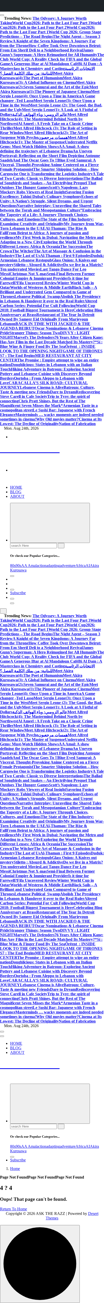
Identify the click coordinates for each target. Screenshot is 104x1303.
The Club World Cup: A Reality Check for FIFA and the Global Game (52, 59)
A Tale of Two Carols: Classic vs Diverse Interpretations (52, 176)
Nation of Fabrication (77, 424)
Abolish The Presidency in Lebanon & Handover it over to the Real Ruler (50, 298)
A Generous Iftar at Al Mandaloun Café (44, 64)
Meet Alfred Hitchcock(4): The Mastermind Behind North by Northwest (44, 119)
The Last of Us (27, 255)
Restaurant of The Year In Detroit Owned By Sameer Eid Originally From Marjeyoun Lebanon (47, 319)
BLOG (15, 492)
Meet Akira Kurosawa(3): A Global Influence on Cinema (41, 80)
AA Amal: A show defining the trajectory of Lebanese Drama (44, 148)
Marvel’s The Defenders (34, 337)
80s (13, 565)
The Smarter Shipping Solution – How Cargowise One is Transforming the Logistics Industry (49, 171)
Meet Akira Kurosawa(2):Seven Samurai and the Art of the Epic (47, 84)
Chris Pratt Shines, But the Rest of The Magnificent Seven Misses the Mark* (42, 403)
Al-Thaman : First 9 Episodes (65, 255)
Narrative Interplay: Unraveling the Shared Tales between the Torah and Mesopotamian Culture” (50, 207)
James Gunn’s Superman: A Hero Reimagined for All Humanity (48, 52)
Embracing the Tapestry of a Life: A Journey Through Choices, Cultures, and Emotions (50, 214)
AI (88, 565)
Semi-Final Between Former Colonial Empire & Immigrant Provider (47, 276)
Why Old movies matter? (57, 419)
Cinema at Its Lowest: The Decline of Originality (51, 421)
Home (15, 1168)
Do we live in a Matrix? (83, 265)
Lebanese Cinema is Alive (42, 387)
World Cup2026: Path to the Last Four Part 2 (50, 25)
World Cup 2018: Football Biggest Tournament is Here (47, 307)
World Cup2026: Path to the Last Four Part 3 (51, 23)
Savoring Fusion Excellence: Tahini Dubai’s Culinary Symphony (47, 194)
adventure (67, 565)
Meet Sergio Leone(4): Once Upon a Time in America (49, 93)
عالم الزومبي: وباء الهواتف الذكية (39, 114)
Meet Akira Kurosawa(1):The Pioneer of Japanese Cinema (49, 89)
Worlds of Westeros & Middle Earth (41, 287)
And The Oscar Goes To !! (35, 160)
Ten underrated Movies (20, 269)
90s (18, 565)
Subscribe (18, 593)
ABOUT (17, 496)
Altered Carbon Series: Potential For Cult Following (48, 303)
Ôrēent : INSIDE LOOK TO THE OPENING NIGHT (47, 348)
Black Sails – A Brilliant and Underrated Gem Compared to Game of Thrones (48, 292)
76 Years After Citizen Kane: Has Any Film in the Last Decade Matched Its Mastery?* (51, 339)
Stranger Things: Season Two (34, 333)
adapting (53, 565)
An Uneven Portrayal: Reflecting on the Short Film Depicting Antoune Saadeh (50, 155)
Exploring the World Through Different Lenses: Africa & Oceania (46, 244)
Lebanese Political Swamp (37, 296)
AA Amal (29, 565)
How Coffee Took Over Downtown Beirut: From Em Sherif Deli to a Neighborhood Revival (50, 47)
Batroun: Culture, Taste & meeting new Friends (47, 389)
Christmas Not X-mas (28, 274)
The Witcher (23, 251)
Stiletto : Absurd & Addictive (38, 265)
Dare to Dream (63, 392)
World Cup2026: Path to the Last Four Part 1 (47, 29)
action (41, 565)
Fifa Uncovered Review (37, 283)
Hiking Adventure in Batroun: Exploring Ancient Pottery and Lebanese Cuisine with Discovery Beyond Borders (47, 373)
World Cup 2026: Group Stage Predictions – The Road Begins (50, 34)
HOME (16, 487)
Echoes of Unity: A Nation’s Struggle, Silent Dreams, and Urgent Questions (49, 201)
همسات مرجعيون (53, 137)
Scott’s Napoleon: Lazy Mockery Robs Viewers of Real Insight (44, 189)
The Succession (73, 246)
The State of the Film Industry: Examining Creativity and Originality (47, 221)
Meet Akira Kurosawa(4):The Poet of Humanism (36, 75)
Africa (80, 565)
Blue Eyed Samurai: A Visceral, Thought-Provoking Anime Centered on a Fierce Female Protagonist (49, 164)
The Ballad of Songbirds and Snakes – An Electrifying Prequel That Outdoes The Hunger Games (51, 183)
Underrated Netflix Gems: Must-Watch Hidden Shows (48, 144)
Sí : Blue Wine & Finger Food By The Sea (51, 344)
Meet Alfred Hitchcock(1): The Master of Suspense (44, 139)
